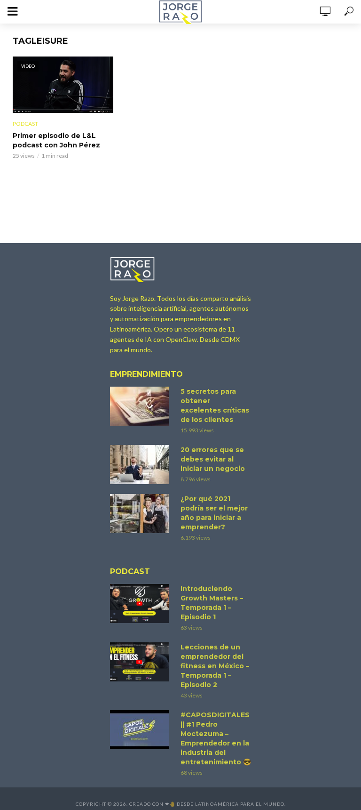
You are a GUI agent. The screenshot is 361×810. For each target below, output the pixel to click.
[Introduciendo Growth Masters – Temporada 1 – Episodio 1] (141, 603)
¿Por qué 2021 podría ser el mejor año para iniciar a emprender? (214, 512)
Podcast (25, 123)
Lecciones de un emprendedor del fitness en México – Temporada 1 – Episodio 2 (214, 666)
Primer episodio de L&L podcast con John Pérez (56, 140)
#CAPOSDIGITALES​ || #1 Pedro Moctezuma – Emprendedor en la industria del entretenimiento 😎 (215, 738)
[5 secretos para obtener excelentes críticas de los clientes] (141, 406)
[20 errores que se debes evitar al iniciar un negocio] (141, 464)
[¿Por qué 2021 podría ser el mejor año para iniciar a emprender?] (141, 513)
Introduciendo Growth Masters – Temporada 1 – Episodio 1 (211, 602)
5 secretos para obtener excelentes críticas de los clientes (214, 405)
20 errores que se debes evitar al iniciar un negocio (212, 459)
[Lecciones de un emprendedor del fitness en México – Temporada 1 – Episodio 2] (141, 661)
